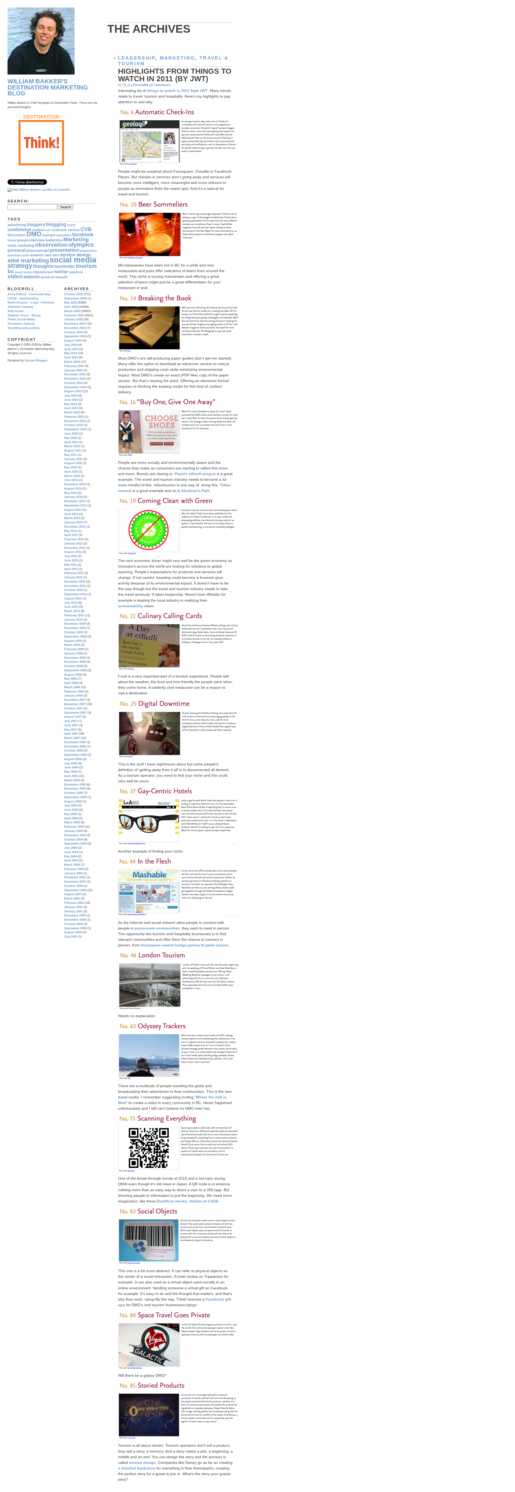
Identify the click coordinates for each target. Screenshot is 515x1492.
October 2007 (73, 708)
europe (48, 235)
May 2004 (70, 856)
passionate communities (157, 928)
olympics (81, 244)
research (37, 255)
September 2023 (75, 387)
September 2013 (75, 505)
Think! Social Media (21, 319)
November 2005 (75, 788)
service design (142, 1462)
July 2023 (70, 395)
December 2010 (75, 581)
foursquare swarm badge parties (170, 945)
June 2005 (71, 809)
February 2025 (74, 315)
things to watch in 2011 (168, 90)
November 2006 (75, 746)
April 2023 (71, 408)
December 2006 (75, 742)
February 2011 (74, 573)
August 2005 (73, 801)
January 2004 (73, 873)
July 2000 (70, 936)
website (31, 276)
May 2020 (70, 467)
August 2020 (73, 463)
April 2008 (71, 682)
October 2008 (73, 666)
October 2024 (73, 332)
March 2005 (72, 822)
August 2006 (73, 759)
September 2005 (75, 797)
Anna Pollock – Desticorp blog (29, 294)
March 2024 (72, 361)
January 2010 (73, 619)
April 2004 (71, 860)
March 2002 (72, 898)
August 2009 (73, 640)
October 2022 (73, 425)
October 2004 (73, 839)
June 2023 (71, 399)
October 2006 (73, 750)
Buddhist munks (172, 1201)
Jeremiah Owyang (20, 306)
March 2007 (72, 737)
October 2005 (73, 792)
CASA (213, 1201)
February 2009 (74, 649)
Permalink (141, 85)
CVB (85, 229)
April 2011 (71, 569)
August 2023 (73, 391)
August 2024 (73, 340)
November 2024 (75, 328)
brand (71, 225)
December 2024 (75, 323)
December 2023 (75, 374)
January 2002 (73, 907)
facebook (82, 234)
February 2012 (74, 539)
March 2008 (72, 687)
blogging (56, 224)
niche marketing (21, 245)
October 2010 (73, 589)
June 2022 (71, 433)
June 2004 (71, 852)
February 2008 (74, 691)
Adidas (195, 1201)
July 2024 (70, 344)
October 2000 (73, 923)
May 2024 (70, 353)
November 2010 (75, 585)
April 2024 (71, 357)
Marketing (177, 58)
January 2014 (73, 496)
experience (63, 235)
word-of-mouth (54, 277)
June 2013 (71, 514)
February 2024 (74, 366)
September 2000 (75, 928)
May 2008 (70, 678)
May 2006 (70, 771)
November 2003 (75, 881)
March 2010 (72, 611)
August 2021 (73, 450)
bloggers (36, 224)
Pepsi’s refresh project (195, 474)
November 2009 (75, 628)
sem (48, 255)
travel (19, 272)
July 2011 (70, 556)
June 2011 (71, 560)
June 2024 (71, 349)
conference (19, 229)
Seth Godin (16, 311)
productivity (88, 250)
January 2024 (73, 370)
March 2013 (72, 518)
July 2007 (70, 721)
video (15, 276)
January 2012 (73, 543)
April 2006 (71, 776)
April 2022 (71, 442)
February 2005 (74, 826)
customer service (65, 230)
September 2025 (75, 298)
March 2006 (72, 780)
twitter (61, 271)
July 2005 (70, 805)
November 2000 (75, 919)
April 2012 (71, 534)
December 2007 (75, 699)
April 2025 (71, 306)
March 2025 (72, 311)
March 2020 (72, 475)
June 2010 (71, 606)
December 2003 (75, 877)
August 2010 (73, 598)
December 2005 (75, 784)
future (12, 240)
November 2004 (75, 835)
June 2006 (71, 767)
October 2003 (73, 885)
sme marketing (28, 260)
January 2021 (73, 459)
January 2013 (73, 522)
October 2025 (73, 294)
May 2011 (70, 564)
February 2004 (74, 869)
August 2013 (73, 509)
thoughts (43, 266)
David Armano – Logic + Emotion (31, 302)
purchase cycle (18, 255)
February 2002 (74, 902)
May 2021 (70, 454)
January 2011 (73, 577)
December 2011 (74, 547)
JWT (204, 90)
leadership (136, 58)
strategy (20, 265)
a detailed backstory (136, 1468)
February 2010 (74, 615)
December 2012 (75, 526)
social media (73, 259)
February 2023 (74, 416)
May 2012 (70, 530)
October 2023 (73, 382)
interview (36, 240)
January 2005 (73, 830)
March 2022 (72, 446)
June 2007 (71, 725)
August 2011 (73, 551)
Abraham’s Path (195, 490)
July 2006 (70, 763)
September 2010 (75, 594)
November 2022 (75, 421)
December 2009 (75, 623)
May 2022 (70, 437)
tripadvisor (43, 272)
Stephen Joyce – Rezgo (24, 315)
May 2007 (70, 729)
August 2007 (73, 716)
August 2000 (73, 932)
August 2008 (73, 674)
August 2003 (73, 894)
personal (16, 250)
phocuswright (37, 251)
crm (47, 230)
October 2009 (73, 632)
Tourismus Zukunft (21, 323)
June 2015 (71, 480)
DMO (34, 234)
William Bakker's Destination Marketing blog (48, 87)
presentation (64, 250)
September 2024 (75, 336)
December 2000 (75, 915)
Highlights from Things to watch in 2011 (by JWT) (174, 75)
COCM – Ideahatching (23, 298)
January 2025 (73, 319)
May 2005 (70, 814)
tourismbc (64, 266)
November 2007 (75, 704)
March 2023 (72, 412)
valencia (76, 272)
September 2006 (75, 754)
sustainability (131, 606)
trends (28, 272)
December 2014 (75, 484)
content (38, 230)
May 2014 (70, 492)
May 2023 (70, 404)
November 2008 (75, 661)
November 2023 (75, 378)
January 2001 (73, 911)
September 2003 (75, 890)
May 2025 (70, 302)
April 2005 (71, 818)
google (22, 240)
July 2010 (70, 602)
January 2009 (73, 653)
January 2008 (73, 695)
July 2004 (70, 847)
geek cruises (217, 945)
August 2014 (73, 488)
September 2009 (75, 636)
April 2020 (71, 471)
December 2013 (75, 501)
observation (51, 245)
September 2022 (75, 429)
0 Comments (161, 85)
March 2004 (72, 864)
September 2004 (75, 843)
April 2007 (71, 733)
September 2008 (75, 670)
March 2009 (72, 644)
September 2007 (75, 712)
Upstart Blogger (36, 360)
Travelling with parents (24, 328)
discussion (17, 235)
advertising (17, 225)
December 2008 (75, 657)
